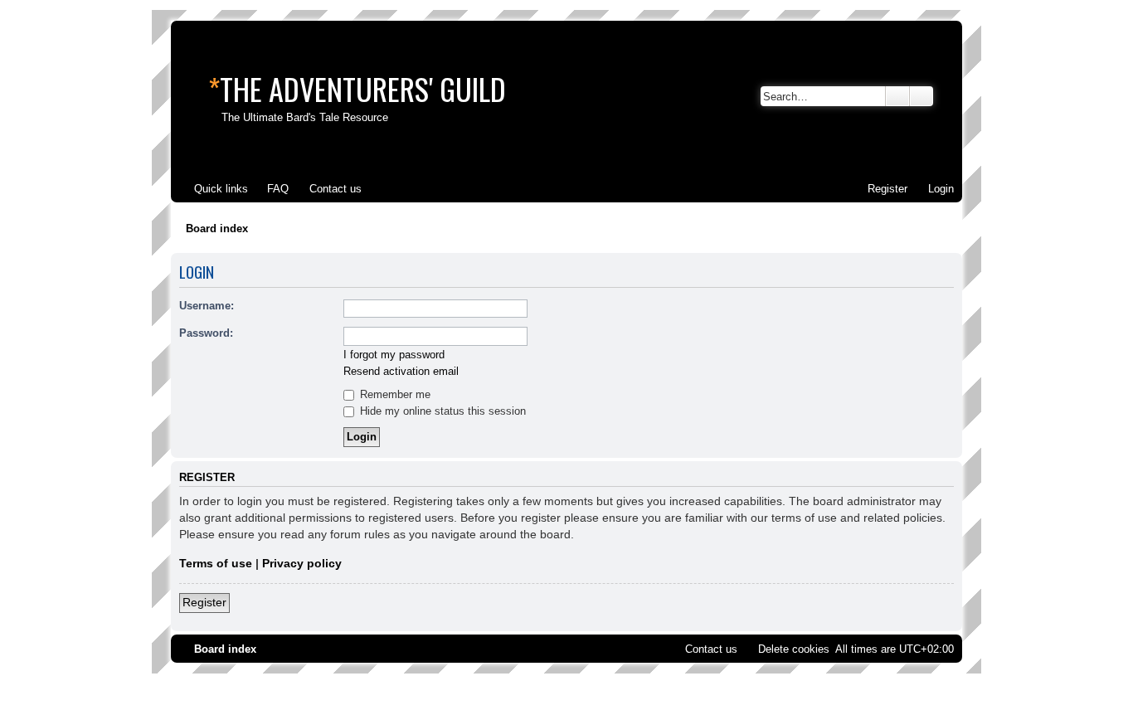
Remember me (393, 394)
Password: (206, 333)
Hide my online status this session (441, 411)
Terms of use (215, 563)
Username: (206, 305)
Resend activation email (401, 371)
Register (204, 602)
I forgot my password (394, 354)
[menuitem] (270, 189)
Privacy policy (302, 563)
